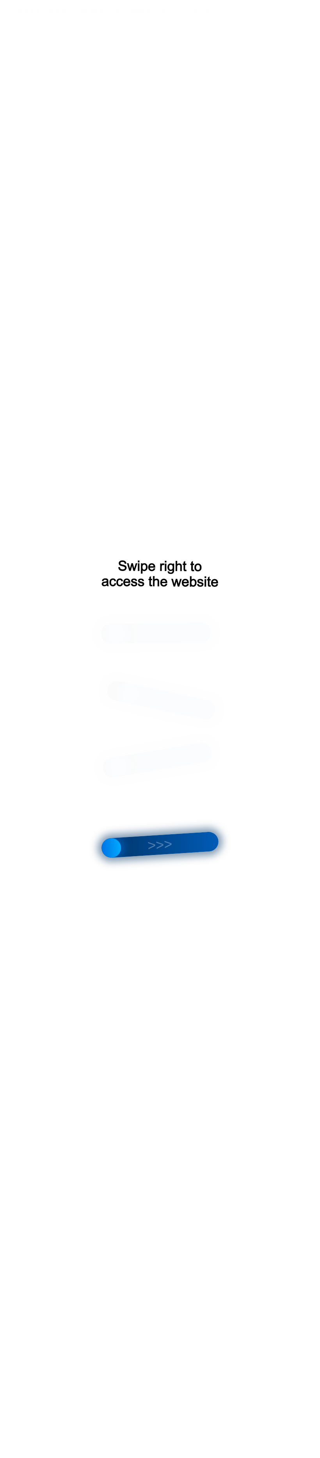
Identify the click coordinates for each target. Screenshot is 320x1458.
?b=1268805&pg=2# (139, 11)
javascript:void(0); (198, 11)
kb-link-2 (60, 11)
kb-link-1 (28, 11)
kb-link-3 (92, 11)
